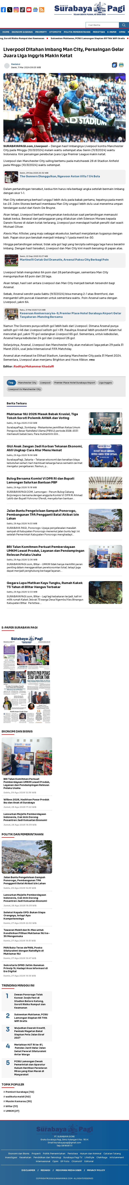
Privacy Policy (96, 1170)
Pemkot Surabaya (20, 1091)
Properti (36, 1153)
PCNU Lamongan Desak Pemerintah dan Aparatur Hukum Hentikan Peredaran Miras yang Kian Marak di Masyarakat (30, 1068)
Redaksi (15, 64)
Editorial (88, 1161)
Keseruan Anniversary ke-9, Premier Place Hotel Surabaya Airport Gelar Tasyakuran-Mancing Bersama (70, 315)
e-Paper (111, 32)
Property (41, 32)
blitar (12, 1106)
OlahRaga (101, 1157)
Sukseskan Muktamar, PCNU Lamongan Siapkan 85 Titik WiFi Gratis (69, 38)
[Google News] (36, 11)
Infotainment (117, 1157)
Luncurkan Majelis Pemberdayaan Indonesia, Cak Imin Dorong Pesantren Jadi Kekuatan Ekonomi (25, 817)
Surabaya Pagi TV (72, 1157)
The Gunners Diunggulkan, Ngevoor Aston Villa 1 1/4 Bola (60, 176)
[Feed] (42, 11)
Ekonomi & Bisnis (22, 32)
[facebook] (4, 11)
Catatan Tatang (112, 1153)
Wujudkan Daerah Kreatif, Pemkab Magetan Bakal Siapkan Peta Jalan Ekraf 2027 (29, 1033)
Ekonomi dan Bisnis (18, 1153)
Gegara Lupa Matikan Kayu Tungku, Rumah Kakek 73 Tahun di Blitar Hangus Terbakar (45, 585)
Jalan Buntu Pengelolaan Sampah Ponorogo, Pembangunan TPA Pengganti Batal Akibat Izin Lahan (43, 515)
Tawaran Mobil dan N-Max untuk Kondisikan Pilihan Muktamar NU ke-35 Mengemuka (27, 933)
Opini (122, 32)
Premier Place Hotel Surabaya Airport (74, 382)
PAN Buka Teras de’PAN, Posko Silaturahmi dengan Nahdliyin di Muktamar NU (24, 950)
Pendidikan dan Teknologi (47, 1157)
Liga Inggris (105, 382)
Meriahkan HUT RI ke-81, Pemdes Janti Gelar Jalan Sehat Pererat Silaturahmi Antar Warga (30, 1049)
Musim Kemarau (19, 1101)
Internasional (43, 1161)
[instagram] (17, 11)
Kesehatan (25, 1157)
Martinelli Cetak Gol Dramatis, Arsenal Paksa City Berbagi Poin (64, 259)
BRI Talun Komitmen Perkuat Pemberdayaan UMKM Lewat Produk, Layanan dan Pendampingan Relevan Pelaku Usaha (45, 551)
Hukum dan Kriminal (90, 1153)
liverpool (45, 382)
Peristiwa (99, 32)
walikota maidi (18, 1096)
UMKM (12, 1110)
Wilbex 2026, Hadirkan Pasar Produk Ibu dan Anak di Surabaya (26, 801)
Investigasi (11, 1157)
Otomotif (55, 32)
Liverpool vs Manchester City (24, 389)
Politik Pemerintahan (77, 32)
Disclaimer (28, 1170)
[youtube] (29, 11)
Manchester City (27, 382)
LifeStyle (89, 1157)
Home (6, 32)
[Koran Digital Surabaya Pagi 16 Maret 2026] (27, 679)
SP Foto (64, 1161)
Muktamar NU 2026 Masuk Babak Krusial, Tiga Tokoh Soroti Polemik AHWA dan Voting (42, 416)
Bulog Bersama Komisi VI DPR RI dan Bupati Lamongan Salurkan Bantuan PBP (40, 480)
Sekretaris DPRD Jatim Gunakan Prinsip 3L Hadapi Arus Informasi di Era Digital (26, 968)
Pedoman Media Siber (68, 1170)
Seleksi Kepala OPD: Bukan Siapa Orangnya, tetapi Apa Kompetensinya (24, 915)
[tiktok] (23, 11)
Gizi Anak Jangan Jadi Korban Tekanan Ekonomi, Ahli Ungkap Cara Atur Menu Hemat (44, 448)
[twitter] (10, 11)
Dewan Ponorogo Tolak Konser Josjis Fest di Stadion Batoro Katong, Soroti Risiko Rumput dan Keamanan (30, 1001)
